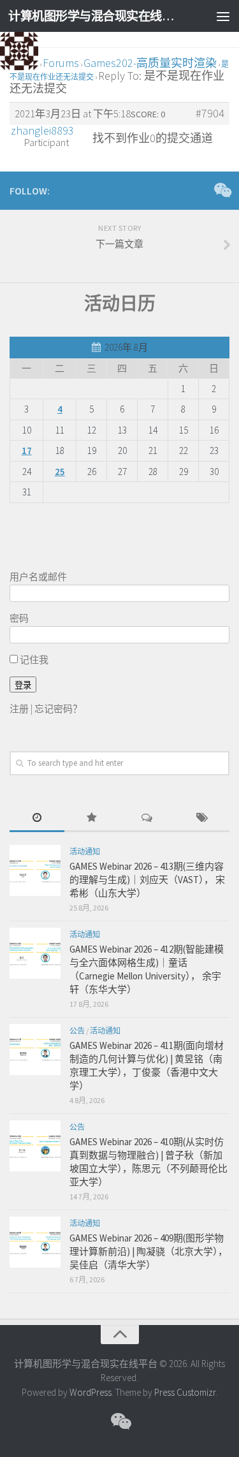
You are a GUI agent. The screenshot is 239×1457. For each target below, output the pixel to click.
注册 (19, 709)
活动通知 (84, 851)
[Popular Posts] (91, 818)
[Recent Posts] (37, 818)
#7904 (210, 113)
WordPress (90, 1392)
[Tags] (202, 818)
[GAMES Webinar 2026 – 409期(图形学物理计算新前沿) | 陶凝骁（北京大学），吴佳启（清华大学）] (35, 1242)
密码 (19, 618)
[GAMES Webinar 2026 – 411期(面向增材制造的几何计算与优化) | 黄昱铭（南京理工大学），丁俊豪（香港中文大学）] (35, 1049)
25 (60, 471)
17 (27, 450)
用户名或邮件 (38, 577)
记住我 (33, 660)
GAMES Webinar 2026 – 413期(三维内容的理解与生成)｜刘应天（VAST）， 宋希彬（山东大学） (147, 879)
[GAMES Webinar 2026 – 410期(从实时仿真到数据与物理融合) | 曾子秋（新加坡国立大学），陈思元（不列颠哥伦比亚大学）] (35, 1145)
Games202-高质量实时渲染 (150, 62)
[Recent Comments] (147, 818)
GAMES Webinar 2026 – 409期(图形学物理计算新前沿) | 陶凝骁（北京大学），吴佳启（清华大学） (148, 1251)
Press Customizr (184, 1392)
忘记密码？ (58, 709)
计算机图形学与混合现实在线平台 (94, 16)
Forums (61, 62)
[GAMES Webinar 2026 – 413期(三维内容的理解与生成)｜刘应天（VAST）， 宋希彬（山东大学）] (35, 870)
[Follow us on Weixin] (221, 190)
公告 (77, 1031)
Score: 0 (148, 114)
